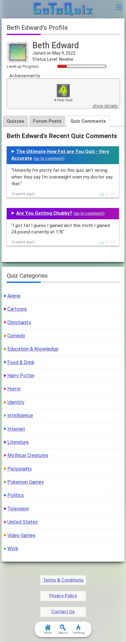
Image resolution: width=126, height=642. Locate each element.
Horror (14, 389)
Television (18, 509)
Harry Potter (21, 376)
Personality (19, 469)
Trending (78, 632)
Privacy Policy (63, 595)
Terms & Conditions (63, 580)
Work (12, 549)
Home (48, 632)
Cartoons (17, 309)
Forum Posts (47, 121)
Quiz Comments (88, 121)
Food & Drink (21, 362)
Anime (13, 296)
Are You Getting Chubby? (44, 213)
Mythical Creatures (27, 455)
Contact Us (63, 611)
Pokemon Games (25, 482)
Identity (15, 402)
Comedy (16, 336)
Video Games (21, 535)
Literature (18, 442)
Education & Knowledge (32, 349)
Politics (15, 495)
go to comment (49, 158)
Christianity (19, 322)
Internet (16, 429)
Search (63, 632)
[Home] (63, 9)
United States (22, 522)
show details (105, 105)
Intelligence (20, 415)
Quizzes (15, 121)
